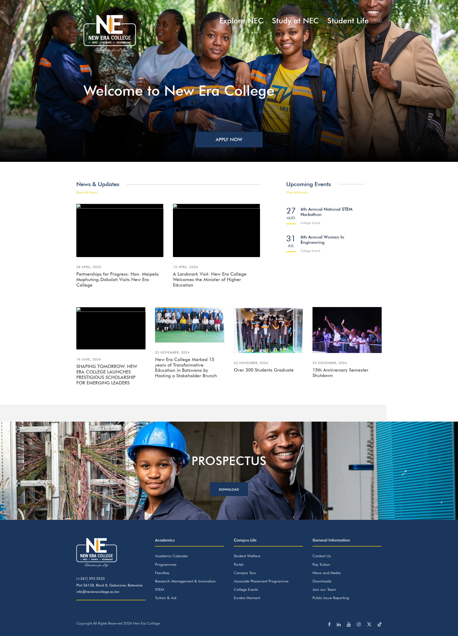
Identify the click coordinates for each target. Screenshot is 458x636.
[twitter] (370, 624)
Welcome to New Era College (178, 90)
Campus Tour (245, 573)
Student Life (348, 20)
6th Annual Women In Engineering (322, 239)
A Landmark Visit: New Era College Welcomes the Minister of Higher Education (209, 279)
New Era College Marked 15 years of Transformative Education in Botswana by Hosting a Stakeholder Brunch (186, 367)
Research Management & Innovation (185, 581)
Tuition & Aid (165, 598)
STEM (159, 589)
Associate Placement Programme (261, 581)
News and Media (326, 573)
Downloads (321, 581)
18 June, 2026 (88, 359)
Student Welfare (247, 556)
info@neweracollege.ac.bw (97, 592)
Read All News (86, 192)
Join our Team (324, 589)
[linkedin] (339, 624)
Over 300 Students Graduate (264, 370)
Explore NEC (241, 20)
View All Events (296, 192)
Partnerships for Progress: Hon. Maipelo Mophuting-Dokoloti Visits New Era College (117, 279)
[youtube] (349, 624)
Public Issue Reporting (330, 598)
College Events (246, 589)
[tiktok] (380, 624)
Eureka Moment (247, 598)
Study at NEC (295, 20)
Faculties (162, 573)
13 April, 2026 (185, 267)
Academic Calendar (171, 556)
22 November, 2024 (172, 352)
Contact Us (321, 556)
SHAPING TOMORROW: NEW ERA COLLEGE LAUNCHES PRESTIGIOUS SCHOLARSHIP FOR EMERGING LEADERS (106, 374)
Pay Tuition (321, 564)
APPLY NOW (229, 139)
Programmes (166, 564)
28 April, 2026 (88, 267)
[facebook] (330, 624)
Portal (238, 564)
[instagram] (359, 624)
